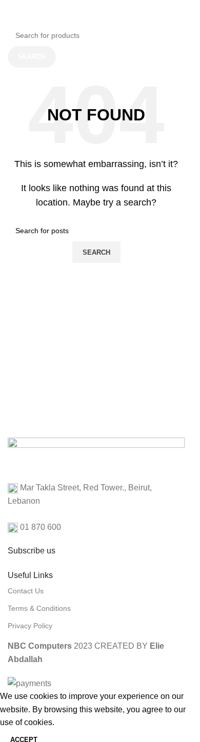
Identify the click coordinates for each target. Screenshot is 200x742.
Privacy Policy (30, 626)
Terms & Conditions (39, 608)
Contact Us (26, 591)
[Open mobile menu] (6, 15)
